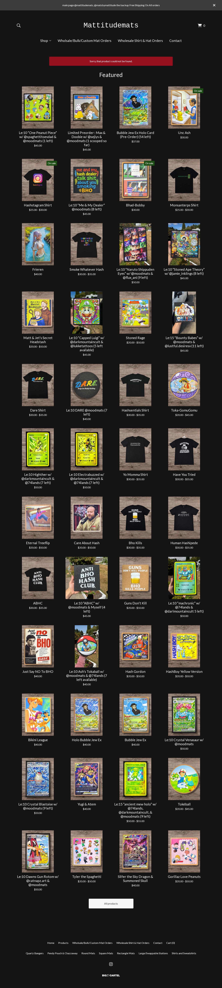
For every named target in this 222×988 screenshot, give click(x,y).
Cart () (170, 942)
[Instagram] (111, 964)
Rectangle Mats (126, 953)
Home (50, 942)
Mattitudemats (111, 25)
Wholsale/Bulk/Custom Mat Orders (84, 40)
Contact (175, 40)
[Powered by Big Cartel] (111, 975)
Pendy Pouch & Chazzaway (62, 953)
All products (111, 903)
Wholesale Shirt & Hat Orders (140, 40)
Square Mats (106, 953)
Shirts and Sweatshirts (184, 953)
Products (63, 942)
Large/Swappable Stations (153, 953)
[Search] (19, 25)
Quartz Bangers (35, 953)
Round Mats (88, 953)
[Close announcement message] (214, 5)
